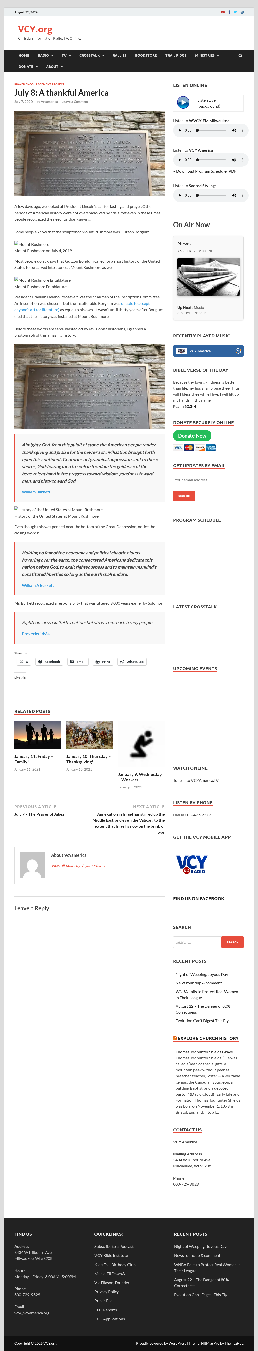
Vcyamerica (49, 102)
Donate (26, 66)
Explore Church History (208, 1038)
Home (24, 55)
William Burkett (36, 491)
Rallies (119, 55)
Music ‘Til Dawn (109, 1273)
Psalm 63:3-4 (184, 406)
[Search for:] (208, 942)
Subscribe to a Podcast (114, 1246)
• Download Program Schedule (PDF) (205, 171)
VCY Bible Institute (111, 1255)
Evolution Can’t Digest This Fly (202, 1020)
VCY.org (35, 29)
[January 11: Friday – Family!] (37, 750)
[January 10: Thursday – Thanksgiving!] (89, 750)
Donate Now (192, 436)
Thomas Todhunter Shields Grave (204, 1051)
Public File (103, 1300)
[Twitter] (235, 12)
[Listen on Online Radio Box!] (238, 351)
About (52, 66)
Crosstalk (89, 55)
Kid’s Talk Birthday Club (115, 1264)
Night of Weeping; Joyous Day (202, 974)
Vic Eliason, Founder (112, 1282)
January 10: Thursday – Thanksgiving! (88, 759)
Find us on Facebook (198, 898)
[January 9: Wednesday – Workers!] (141, 768)
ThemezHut (234, 1343)
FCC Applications (109, 1318)
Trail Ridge (175, 55)
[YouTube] (223, 12)
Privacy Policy (106, 1291)
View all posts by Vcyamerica (78, 865)
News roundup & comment (199, 982)
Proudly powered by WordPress (161, 1343)
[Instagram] (242, 12)
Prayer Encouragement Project (39, 84)
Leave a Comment (75, 102)
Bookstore (146, 55)
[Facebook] (229, 12)
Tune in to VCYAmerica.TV (196, 780)
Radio (43, 55)
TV (64, 55)
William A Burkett (38, 585)
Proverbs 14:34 (36, 633)
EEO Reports (105, 1309)
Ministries (205, 55)
